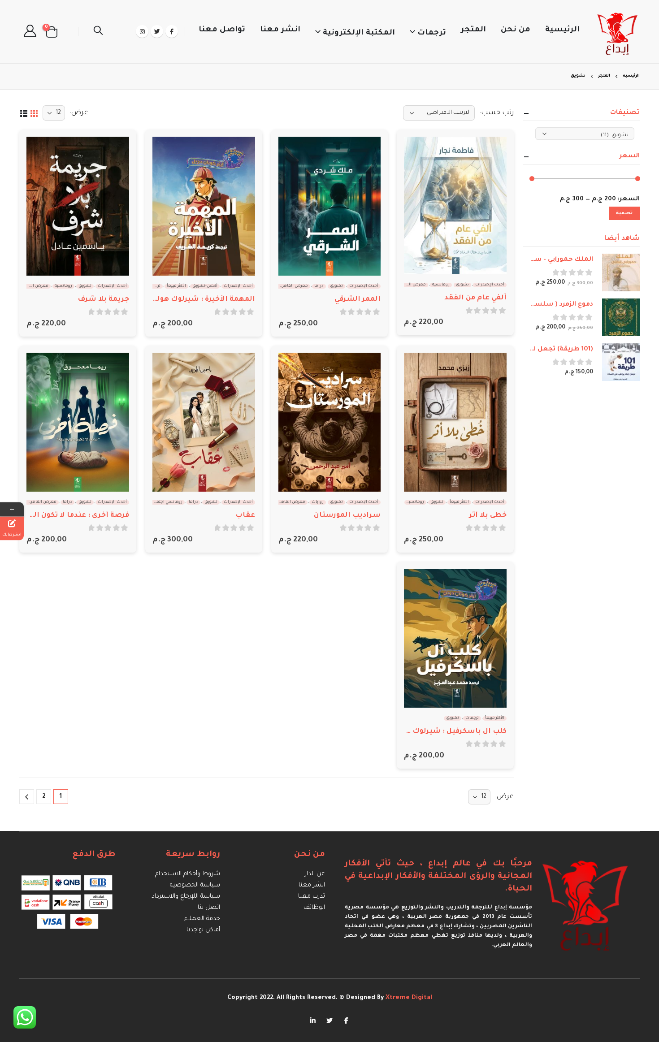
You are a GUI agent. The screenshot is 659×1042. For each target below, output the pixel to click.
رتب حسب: (496, 113)
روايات (318, 502)
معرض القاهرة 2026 (407, 285)
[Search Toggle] (98, 32)
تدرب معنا (311, 896)
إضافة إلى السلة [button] (419, 151)
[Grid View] (34, 112)
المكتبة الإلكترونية (359, 33)
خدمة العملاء (202, 919)
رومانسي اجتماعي (165, 502)
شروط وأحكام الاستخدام (187, 874)
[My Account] (30, 31)
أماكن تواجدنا (203, 930)
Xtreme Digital (408, 997)
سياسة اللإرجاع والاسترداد (186, 896)
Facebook (346, 1020)
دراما (319, 286)
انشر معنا (280, 30)
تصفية (624, 213)
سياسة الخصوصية (195, 885)
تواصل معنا (222, 30)
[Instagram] (142, 31)
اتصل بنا (209, 907)
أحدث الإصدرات (489, 285)
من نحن (515, 30)
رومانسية (441, 285)
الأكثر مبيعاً (176, 286)
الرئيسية (562, 30)
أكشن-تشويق (204, 286)
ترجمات (431, 33)
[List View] (23, 112)
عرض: (78, 113)
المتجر (473, 30)
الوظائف (314, 907)
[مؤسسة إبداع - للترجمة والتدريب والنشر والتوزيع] (618, 31)
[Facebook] (171, 31)
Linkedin (313, 1020)
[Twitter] (157, 31)
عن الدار (315, 874)
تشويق (462, 285)
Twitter (329, 1020)
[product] (455, 205)
